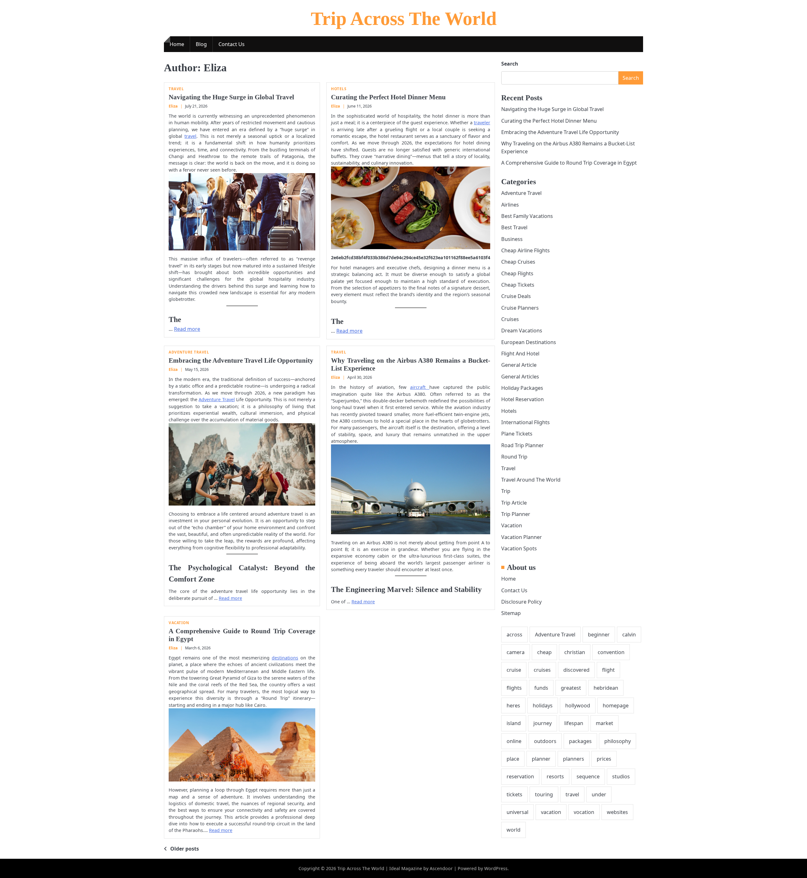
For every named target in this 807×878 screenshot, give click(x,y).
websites (617, 812)
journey (542, 723)
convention (611, 652)
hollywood (577, 705)
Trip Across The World (403, 18)
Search (509, 63)
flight (608, 669)
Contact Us (231, 44)
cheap (544, 652)
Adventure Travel (189, 352)
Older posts (184, 848)
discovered (576, 669)
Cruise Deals (516, 296)
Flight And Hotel (520, 353)
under (599, 794)
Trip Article (514, 502)
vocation (584, 812)
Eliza (173, 106)
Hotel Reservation (522, 399)
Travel (176, 89)
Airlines (510, 204)
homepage (616, 705)
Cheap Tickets (517, 284)
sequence (588, 776)
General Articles (520, 376)
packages (580, 741)
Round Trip (514, 456)
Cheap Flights (517, 273)
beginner (599, 634)
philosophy (617, 741)
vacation (551, 812)
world (513, 829)
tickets (514, 794)
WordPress (496, 868)
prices (604, 758)
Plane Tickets (516, 433)
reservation (520, 776)
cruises (542, 669)
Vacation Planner (521, 536)
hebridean (606, 687)
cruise (514, 669)
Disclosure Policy (521, 601)
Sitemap (511, 613)
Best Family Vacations (527, 216)
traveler (482, 123)
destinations (285, 658)
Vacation (179, 622)
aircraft (419, 387)
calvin (629, 634)
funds (541, 687)
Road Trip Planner (522, 445)
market (604, 723)
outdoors (545, 741)
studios (621, 776)
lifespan (573, 723)
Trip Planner (515, 514)
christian (574, 652)
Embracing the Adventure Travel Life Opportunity (241, 360)
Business (512, 238)
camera (516, 652)
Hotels (338, 89)
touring (544, 794)
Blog (201, 44)
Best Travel (514, 227)
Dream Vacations (521, 330)
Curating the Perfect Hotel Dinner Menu (388, 97)
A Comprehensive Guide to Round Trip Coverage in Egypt (569, 162)
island (514, 723)
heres (513, 705)
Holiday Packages (522, 387)
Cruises (510, 319)
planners (573, 758)
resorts (555, 776)
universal (517, 812)
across (514, 634)
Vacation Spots (519, 548)
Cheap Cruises (518, 261)
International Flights (525, 422)
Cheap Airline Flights (525, 250)
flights (514, 687)
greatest (571, 687)
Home (177, 44)
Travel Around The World (530, 479)
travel (190, 136)
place (513, 758)
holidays (543, 705)
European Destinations (528, 342)
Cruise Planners (520, 307)
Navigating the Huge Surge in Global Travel (231, 97)
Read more (187, 328)
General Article (519, 364)
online (514, 741)
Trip (505, 491)
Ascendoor (441, 868)
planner (541, 758)
